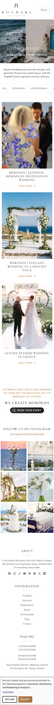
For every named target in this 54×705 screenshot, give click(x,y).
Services (27, 600)
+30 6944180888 (27, 646)
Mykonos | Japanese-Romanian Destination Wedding (27, 176)
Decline (9, 699)
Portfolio (27, 595)
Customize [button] (8, 692)
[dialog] (27, 691)
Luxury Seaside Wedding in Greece (27, 355)
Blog (27, 619)
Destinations (27, 605)
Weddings (19, 88)
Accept (25, 699)
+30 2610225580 (27, 649)
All (4, 88)
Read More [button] (25, 186)
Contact (27, 623)
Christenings (39, 88)
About (27, 609)
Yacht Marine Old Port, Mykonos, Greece (27, 665)
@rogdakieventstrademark (27, 434)
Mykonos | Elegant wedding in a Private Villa (27, 266)
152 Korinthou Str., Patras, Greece (27, 668)
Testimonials (27, 614)
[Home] (16, 5)
